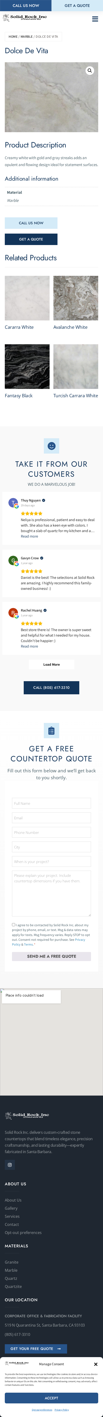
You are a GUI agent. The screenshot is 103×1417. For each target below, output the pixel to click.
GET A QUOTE (31, 239)
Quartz (11, 1278)
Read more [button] (29, 536)
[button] (95, 1364)
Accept (51, 1398)
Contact (12, 1224)
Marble (27, 36)
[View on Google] (13, 502)
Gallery (11, 1208)
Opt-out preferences (42, 1409)
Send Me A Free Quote (51, 956)
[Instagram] (10, 1165)
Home (13, 36)
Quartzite (13, 1286)
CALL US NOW (31, 223)
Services (12, 1216)
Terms (28, 944)
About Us (13, 1200)
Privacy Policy (62, 1409)
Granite (11, 1262)
